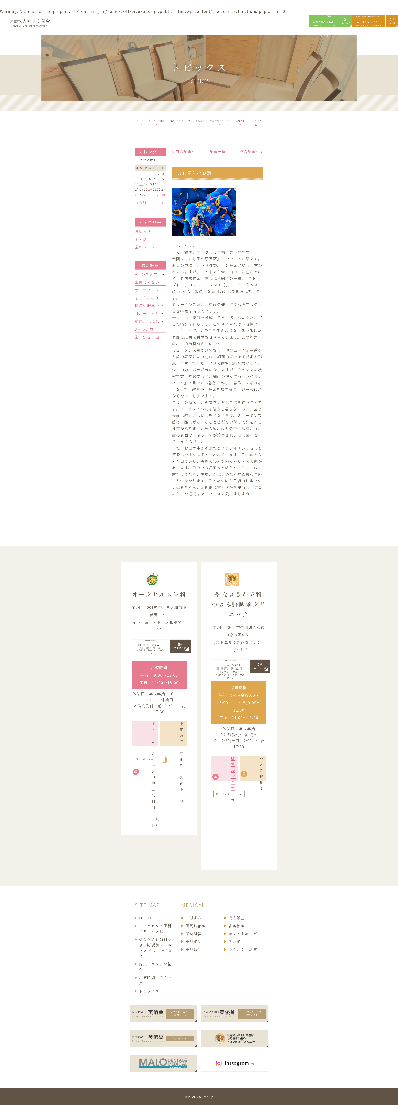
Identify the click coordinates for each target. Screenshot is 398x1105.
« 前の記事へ (184, 151)
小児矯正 (194, 950)
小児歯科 (194, 942)
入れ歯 (235, 942)
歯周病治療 (196, 926)
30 (163, 195)
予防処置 (194, 934)
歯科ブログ (145, 247)
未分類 (141, 239)
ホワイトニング (243, 934)
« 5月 (142, 202)
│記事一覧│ (217, 151)
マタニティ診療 (243, 950)
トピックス (149, 991)
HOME (146, 918)
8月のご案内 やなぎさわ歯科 (162, 329)
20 (150, 189)
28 (155, 195)
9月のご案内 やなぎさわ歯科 (162, 274)
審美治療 (237, 926)
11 (141, 184)
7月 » (158, 202)
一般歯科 (194, 918)
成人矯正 (237, 918)
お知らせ (143, 231)
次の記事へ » (251, 151)
